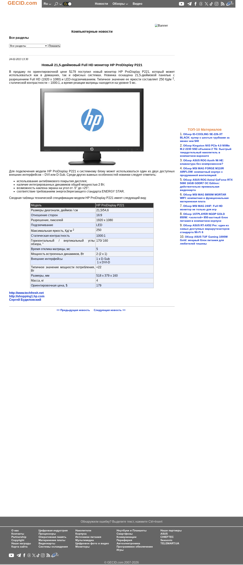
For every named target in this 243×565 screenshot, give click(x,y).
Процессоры (47, 533)
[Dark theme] (67, 3)
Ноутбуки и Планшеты (132, 530)
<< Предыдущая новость (73, 310)
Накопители (83, 530)
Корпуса (81, 533)
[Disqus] (92, 359)
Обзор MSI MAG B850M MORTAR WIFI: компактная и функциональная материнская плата (204, 198)
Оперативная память (52, 537)
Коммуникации (126, 537)
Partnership (18, 537)
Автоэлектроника (128, 543)
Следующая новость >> (109, 310)
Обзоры (119, 3)
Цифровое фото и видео (92, 543)
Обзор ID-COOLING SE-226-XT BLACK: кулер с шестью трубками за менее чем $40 (205, 137)
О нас (15, 530)
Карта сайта (19, 546)
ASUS (164, 533)
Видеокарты (47, 543)
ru (46, 3)
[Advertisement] (85, 18)
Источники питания (88, 537)
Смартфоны (125, 533)
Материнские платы (52, 540)
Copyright (17, 540)
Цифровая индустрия (53, 530)
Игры (120, 549)
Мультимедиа (84, 540)
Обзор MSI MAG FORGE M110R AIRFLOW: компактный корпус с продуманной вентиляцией (202, 172)
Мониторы (82, 546)
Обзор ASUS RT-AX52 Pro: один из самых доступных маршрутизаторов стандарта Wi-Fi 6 (205, 229)
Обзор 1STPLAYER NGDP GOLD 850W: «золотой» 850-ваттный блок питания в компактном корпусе (204, 217)
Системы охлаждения (53, 546)
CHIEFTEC (167, 537)
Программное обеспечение (135, 546)
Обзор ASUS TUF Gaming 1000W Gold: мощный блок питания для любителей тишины (204, 240)
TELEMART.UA (169, 543)
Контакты (17, 533)
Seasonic (166, 540)
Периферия (124, 540)
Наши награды (21, 543)
